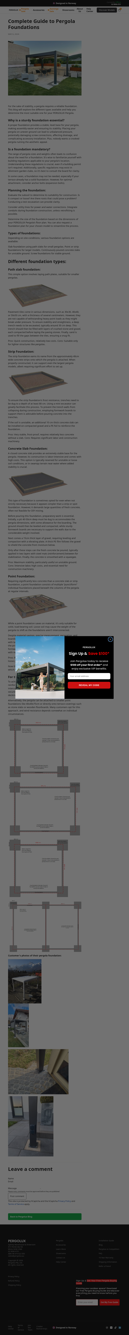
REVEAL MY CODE (89, 685)
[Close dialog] (110, 639)
